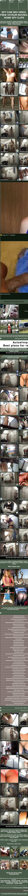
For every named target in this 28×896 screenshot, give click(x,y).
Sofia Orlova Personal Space (18, 635)
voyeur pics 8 (23, 356)
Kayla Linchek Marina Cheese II (19, 663)
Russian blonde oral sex (19, 620)
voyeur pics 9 (9, 357)
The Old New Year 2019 (18, 652)
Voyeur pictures (16, 24)
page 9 (23, 336)
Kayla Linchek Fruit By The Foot (18, 673)
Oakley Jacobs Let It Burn (19, 650)
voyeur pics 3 (22, 355)
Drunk (25, 21)
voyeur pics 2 (16, 355)
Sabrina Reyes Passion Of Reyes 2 (18, 627)
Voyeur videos (18, 883)
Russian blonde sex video (19, 671)
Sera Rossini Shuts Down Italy (19, 617)
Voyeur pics (20, 352)
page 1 (25, 834)
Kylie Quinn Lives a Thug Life (19, 668)
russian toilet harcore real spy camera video (18, 647)
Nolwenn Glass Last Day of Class (18, 658)
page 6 (13, 336)
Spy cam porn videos (11, 352)
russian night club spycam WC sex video (19, 619)
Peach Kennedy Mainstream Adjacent (18, 665)
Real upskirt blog (5, 880)
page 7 (17, 336)
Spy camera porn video (20, 893)
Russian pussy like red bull (18, 615)
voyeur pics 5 (6, 356)
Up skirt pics (9, 883)
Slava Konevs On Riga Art (19, 643)
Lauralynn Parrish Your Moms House (19, 701)
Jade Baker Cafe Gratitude (19, 632)
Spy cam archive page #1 (22, 335)
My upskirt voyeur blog (11, 882)
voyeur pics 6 (12, 356)
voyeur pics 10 (16, 357)
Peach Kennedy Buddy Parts (18, 645)
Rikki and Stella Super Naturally (19, 648)
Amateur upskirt (15, 880)
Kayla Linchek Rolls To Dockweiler (19, 670)
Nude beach (3, 22)
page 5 (10, 336)
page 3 (4, 336)
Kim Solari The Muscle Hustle (18, 655)
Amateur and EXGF (18, 21)
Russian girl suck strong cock (19, 624)
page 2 (1, 336)
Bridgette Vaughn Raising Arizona (18, 683)
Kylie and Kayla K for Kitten (18, 640)
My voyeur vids (23, 882)
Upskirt (26, 22)
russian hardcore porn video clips (18, 685)
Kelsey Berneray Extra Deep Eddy (18, 676)
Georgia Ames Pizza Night (19, 675)
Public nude (15, 22)
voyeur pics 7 (18, 356)
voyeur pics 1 (10, 355)
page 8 (20, 336)
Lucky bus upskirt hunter (19, 703)
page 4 (7, 336)
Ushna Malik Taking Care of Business (18, 630)
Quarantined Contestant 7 (19, 681)
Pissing (9, 22)
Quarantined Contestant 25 (18, 625)
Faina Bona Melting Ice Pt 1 (18, 642)
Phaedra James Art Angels (19, 690)
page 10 (26, 336)
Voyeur (10, 24)
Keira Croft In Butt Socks (19, 662)
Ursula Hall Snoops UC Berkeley (18, 693)
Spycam (21, 22)
